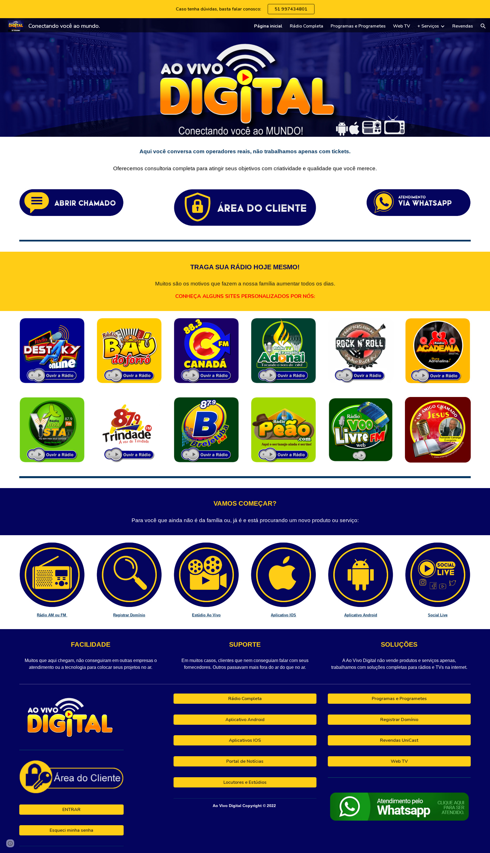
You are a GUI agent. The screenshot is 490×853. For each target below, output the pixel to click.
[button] (483, 26)
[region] (245, 9)
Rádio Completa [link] (306, 26)
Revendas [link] (462, 26)
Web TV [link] (401, 26)
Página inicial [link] (268, 26)
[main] (244, 159)
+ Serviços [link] (428, 26)
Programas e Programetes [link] (358, 26)
